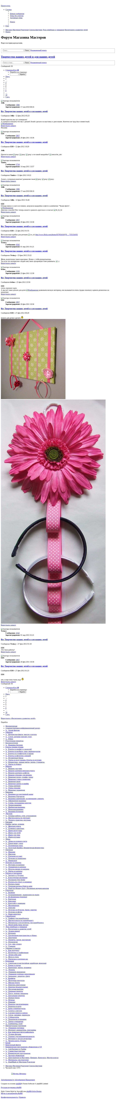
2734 (18, 164)
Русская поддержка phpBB (11, 1087)
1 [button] (5, 79)
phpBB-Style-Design (33, 1091)
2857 (18, 136)
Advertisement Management (25, 1080)
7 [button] (5, 89)
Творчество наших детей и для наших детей (28, 56)
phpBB (18, 1084)
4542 (18, 245)
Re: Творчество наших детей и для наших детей (24, 111)
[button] (12, 70)
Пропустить (5, 6)
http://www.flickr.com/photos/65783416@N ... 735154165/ (56, 235)
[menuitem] (17, 14)
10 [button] (6, 95)
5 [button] (5, 85)
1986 (18, 105)
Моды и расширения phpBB (12, 1093)
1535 (18, 271)
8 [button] (5, 91)
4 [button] (5, 83)
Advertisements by (7, 1080)
